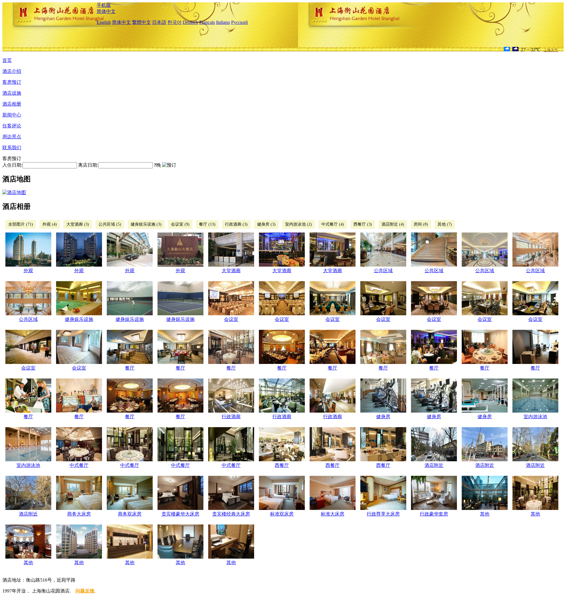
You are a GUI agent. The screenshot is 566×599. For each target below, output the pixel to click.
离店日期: (88, 165)
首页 (7, 60)
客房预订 (11, 82)
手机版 (104, 5)
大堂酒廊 (231, 270)
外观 (28, 270)
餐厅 (129, 367)
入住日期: (12, 165)
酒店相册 (11, 103)
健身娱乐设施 (79, 319)
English (104, 22)
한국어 (174, 22)
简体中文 (106, 11)
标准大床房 (332, 513)
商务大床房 (79, 513)
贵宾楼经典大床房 (231, 513)
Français (207, 22)
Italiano (223, 22)
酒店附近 (433, 465)
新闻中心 (11, 114)
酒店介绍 (11, 71)
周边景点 (11, 136)
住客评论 (11, 125)
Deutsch (190, 22)
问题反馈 (84, 590)
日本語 (159, 22)
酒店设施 (11, 93)
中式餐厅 (79, 465)
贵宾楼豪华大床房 (180, 513)
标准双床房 (282, 513)
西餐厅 (282, 465)
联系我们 (11, 147)
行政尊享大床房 (383, 513)
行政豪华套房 (434, 513)
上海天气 (551, 50)
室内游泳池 (535, 416)
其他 (484, 513)
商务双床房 (130, 513)
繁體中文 (141, 22)
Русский (239, 22)
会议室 (231, 319)
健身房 (383, 416)
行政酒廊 (231, 416)
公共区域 (383, 270)
